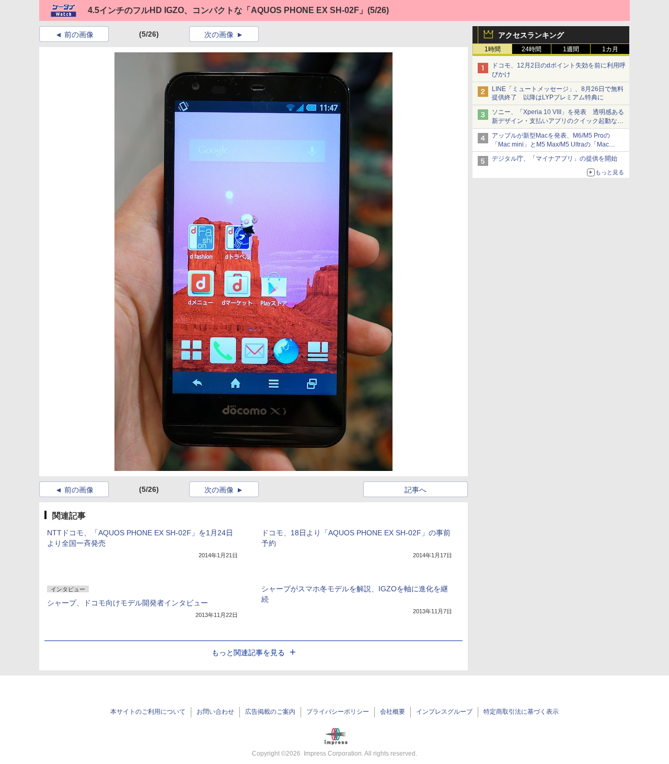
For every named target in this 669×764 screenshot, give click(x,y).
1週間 (571, 49)
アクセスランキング (531, 35)
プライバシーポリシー (337, 711)
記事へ (415, 490)
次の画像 (219, 34)
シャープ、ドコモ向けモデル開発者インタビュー (127, 603)
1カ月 (610, 49)
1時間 (493, 49)
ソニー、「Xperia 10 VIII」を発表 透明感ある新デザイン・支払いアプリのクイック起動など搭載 (558, 120)
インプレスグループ (444, 711)
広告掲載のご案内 (270, 711)
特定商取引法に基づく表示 (521, 711)
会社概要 (392, 711)
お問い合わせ (215, 711)
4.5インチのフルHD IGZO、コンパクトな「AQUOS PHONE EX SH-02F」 (227, 10)
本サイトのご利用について (148, 711)
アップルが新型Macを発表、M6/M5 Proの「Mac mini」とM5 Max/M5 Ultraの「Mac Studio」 (551, 144)
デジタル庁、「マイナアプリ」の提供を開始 (554, 158)
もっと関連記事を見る (248, 652)
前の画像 (79, 34)
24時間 (531, 49)
